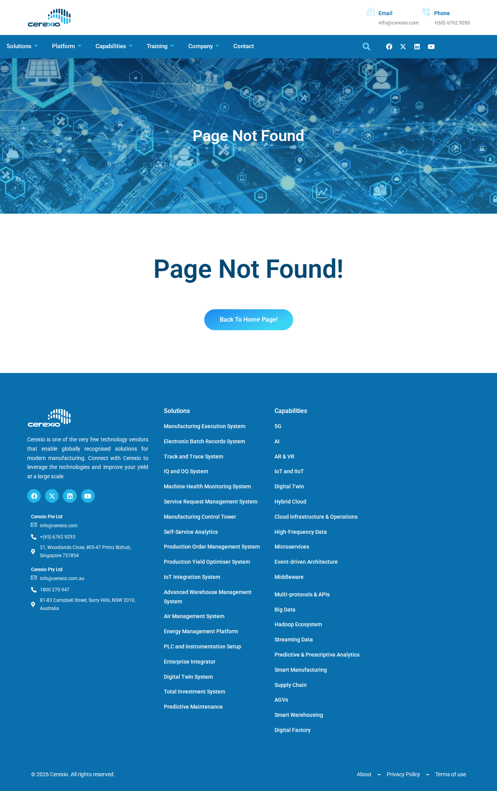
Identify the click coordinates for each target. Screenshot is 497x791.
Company (200, 46)
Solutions (19, 46)
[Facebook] (389, 47)
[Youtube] (431, 47)
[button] (366, 46)
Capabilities (111, 46)
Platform (63, 46)
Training (157, 46)
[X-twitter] (403, 47)
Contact (243, 46)
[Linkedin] (417, 47)
